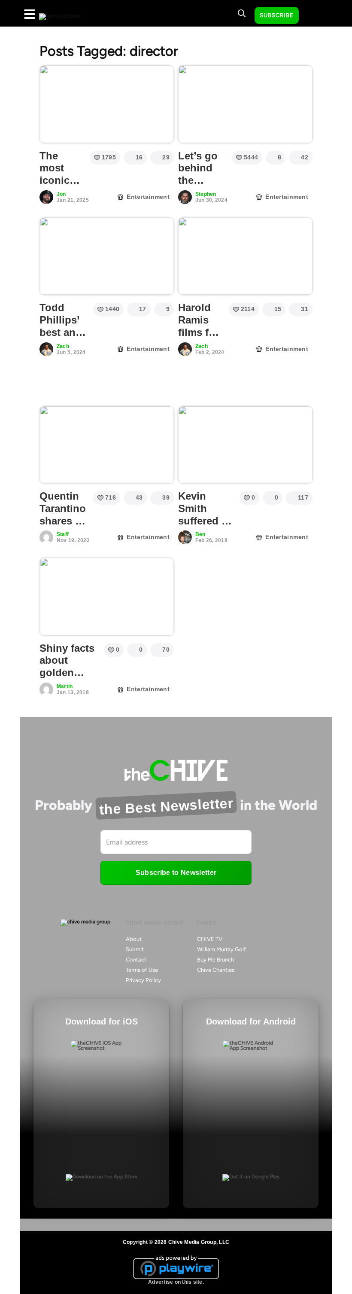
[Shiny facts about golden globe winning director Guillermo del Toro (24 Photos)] (106, 596)
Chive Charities (215, 970)
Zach (63, 346)
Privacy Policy (143, 980)
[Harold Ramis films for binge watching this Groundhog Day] (245, 256)
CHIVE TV (209, 939)
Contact (136, 959)
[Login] (313, 15)
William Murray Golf (221, 949)
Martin (65, 686)
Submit (135, 949)
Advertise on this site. (176, 1282)
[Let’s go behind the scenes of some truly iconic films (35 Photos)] (245, 104)
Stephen (205, 194)
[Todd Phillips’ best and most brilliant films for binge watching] (106, 256)
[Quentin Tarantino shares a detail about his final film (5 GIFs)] (106, 444)
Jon (61, 194)
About (134, 939)
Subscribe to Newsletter (176, 872)
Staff (63, 534)
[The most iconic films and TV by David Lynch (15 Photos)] (106, 104)
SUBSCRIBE (277, 15)
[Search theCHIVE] (241, 13)
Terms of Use (142, 970)
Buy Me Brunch (215, 959)
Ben (200, 534)
